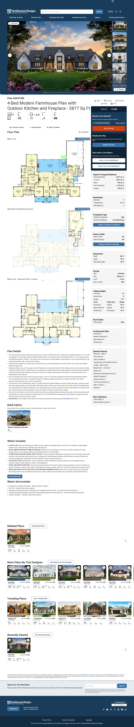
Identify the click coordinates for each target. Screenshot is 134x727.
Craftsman (97, 334)
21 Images (120, 89)
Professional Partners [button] (117, 17)
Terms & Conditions (68, 720)
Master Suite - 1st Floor (101, 368)
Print (114, 103)
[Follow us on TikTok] (126, 709)
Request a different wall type (109, 244)
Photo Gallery (98, 399)
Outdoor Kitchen (99, 379)
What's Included (54, 127)
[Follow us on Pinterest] (104, 709)
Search (99, 12)
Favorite (109, 101)
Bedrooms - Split (99, 354)
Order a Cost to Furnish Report (109, 166)
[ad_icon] (21, 11)
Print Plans (85, 132)
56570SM (66, 399)
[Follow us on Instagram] (111, 709)
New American (98, 339)
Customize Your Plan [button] (56, 17)
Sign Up (122, 686)
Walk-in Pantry (98, 385)
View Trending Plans (41, 598)
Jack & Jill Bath (98, 359)
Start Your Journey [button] (16, 17)
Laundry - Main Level (100, 365)
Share (98, 101)
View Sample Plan (15, 476)
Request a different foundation (109, 225)
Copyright (89, 720)
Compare (121, 101)
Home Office (98, 356)
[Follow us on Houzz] (107, 709)
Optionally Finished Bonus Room (104, 373)
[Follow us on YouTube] (122, 709)
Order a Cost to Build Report (109, 160)
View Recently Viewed (42, 635)
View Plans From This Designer (61, 562)
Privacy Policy (46, 720)
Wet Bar (96, 388)
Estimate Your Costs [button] (79, 17)
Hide (105, 103)
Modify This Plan (109, 145)
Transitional (97, 342)
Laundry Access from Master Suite (105, 362)
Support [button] (97, 17)
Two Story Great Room (101, 382)
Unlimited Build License (101, 402)
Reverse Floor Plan (83, 139)
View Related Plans (38, 526)
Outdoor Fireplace (99, 376)
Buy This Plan (108, 128)
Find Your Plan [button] (36, 17)
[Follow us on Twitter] (118, 709)
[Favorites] (116, 11)
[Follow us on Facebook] (115, 709)
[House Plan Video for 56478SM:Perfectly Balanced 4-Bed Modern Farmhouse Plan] (9, 567)
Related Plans (36, 127)
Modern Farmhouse (100, 336)
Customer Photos (18, 127)
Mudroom (97, 371)
